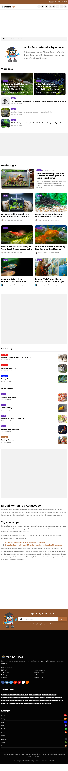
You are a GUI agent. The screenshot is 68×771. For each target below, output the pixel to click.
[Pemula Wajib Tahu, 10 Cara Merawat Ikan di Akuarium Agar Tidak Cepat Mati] (51, 267)
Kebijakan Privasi (34, 754)
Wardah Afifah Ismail (11, 92)
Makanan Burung (8, 700)
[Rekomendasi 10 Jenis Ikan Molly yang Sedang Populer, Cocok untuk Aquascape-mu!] (34, 408)
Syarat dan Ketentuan (49, 754)
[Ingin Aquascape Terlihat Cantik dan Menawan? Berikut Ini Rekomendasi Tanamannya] (5, 101)
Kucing (3, 715)
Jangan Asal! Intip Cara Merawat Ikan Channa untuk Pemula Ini (25, 542)
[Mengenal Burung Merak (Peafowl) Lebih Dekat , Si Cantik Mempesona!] (34, 379)
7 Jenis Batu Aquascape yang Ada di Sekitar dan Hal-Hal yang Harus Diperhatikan (37, 123)
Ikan (5, 81)
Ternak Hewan (56, 697)
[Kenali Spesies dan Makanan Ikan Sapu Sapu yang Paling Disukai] (5, 112)
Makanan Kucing (35, 694)
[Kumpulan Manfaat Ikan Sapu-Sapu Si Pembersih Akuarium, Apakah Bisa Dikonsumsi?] (51, 202)
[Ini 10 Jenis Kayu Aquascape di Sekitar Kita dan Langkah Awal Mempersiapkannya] (17, 179)
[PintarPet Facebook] (39, 6)
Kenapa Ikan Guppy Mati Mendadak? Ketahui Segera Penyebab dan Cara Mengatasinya (33, 545)
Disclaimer (61, 754)
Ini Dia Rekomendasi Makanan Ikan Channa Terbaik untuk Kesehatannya (50, 87)
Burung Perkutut (20, 703)
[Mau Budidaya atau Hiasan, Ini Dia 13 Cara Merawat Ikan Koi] (34, 397)
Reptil (3, 729)
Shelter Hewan (7, 703)
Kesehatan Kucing (8, 694)
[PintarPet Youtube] (50, 6)
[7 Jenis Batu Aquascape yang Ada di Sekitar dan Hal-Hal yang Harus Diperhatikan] (5, 123)
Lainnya (3, 746)
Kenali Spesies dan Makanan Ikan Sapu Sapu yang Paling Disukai (31, 112)
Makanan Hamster (22, 700)
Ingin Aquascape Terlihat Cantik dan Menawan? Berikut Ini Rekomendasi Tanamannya (38, 101)
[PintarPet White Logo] (12, 657)
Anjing (3, 719)
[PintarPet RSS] (27, 682)
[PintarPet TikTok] (57, 6)
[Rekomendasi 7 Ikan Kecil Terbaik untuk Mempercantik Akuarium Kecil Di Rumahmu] (17, 202)
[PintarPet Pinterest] (54, 6)
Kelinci (3, 732)
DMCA (30, 757)
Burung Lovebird (35, 700)
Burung (3, 722)
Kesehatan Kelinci (8, 697)
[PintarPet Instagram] (42, 6)
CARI (62, 619)
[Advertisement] (34, 24)
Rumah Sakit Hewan (44, 703)
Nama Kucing (21, 697)
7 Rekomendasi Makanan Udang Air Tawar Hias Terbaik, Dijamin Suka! (15, 87)
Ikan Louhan (58, 700)
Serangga (3, 739)
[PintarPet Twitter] (46, 6)
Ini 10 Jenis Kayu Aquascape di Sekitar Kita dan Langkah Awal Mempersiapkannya (50, 176)
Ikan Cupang (32, 697)
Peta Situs (37, 757)
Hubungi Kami (19, 754)
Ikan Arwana (31, 703)
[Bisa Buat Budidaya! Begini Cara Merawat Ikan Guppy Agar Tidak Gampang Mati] (34, 429)
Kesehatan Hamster (50, 694)
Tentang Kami (9, 754)
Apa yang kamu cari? (42, 613)
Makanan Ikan (48, 700)
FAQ (26, 754)
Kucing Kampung (22, 694)
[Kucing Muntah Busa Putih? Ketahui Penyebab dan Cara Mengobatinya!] (34, 358)
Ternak (3, 742)
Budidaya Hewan (44, 697)
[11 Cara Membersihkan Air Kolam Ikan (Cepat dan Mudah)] (34, 419)
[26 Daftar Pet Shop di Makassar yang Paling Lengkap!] (34, 440)
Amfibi (3, 735)
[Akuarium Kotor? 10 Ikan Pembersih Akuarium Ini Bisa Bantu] (17, 267)
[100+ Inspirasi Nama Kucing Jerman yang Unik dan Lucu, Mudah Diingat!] (34, 368)
